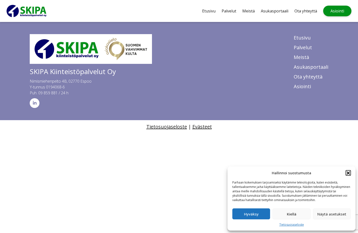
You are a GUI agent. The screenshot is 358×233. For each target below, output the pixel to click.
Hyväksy (251, 214)
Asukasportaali (274, 11)
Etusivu (209, 11)
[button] (348, 172)
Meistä (248, 11)
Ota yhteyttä (305, 11)
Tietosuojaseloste (291, 225)
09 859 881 (48, 93)
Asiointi (337, 11)
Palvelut (229, 11)
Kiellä (291, 214)
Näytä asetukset (331, 214)
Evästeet (202, 126)
